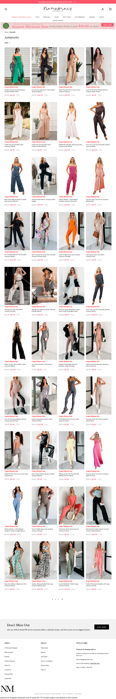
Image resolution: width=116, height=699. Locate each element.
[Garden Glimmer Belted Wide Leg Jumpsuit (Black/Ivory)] (44, 560)
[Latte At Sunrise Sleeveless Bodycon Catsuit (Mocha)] (98, 341)
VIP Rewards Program (11, 648)
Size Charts (44, 656)
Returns (43, 652)
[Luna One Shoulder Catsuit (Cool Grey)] (44, 341)
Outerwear (80, 17)
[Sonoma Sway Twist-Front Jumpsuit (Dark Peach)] (98, 176)
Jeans (56, 17)
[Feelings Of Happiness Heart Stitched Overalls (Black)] (44, 286)
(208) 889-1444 (95, 663)
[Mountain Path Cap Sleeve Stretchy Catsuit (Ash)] (98, 395)
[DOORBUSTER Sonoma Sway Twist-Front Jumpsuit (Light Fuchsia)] (98, 450)
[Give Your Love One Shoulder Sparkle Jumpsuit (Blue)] (98, 286)
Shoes (101, 17)
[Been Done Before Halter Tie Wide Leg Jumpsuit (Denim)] (17, 176)
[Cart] (109, 9)
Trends (92, 17)
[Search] (6, 9)
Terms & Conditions (47, 661)
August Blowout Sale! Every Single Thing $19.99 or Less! (55, 2)
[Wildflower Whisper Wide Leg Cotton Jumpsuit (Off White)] (71, 121)
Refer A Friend (9, 652)
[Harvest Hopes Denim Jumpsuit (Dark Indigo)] (44, 176)
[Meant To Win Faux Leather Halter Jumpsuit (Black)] (17, 341)
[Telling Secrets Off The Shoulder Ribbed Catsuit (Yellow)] (71, 450)
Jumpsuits (12, 32)
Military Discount (10, 661)
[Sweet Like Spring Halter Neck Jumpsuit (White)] (17, 121)
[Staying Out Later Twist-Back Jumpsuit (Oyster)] (17, 286)
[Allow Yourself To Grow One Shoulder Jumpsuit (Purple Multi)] (44, 231)
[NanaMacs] (58, 9)
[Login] (103, 9)
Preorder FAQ (9, 674)
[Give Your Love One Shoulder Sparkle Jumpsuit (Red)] (98, 121)
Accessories (58, 20)
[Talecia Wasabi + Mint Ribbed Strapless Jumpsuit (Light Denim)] (17, 505)
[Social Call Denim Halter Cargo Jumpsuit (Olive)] (71, 560)
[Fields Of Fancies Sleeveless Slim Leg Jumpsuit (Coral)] (98, 560)
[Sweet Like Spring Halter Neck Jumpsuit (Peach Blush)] (44, 121)
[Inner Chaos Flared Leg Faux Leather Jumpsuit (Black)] (44, 450)
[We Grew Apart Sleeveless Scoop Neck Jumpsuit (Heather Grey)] (71, 286)
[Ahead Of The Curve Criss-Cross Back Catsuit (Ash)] (17, 450)
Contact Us (8, 670)
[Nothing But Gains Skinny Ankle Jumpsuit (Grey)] (71, 395)
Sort (6, 43)
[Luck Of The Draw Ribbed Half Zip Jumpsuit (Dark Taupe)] (98, 66)
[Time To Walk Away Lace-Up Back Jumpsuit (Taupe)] (44, 505)
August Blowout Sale (21, 17)
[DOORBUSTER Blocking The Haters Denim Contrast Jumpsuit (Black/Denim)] (98, 505)
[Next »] (62, 599)
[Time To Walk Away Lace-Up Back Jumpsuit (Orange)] (71, 231)
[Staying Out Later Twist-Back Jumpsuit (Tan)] (98, 231)
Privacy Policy (45, 665)
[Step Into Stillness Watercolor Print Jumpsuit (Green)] (17, 560)
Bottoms (67, 17)
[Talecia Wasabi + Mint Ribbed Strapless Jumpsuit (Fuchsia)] (71, 176)
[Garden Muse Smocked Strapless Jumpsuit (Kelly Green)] (17, 66)
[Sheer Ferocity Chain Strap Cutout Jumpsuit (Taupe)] (71, 66)
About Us (7, 665)
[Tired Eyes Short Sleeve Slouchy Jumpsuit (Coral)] (71, 505)
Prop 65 (43, 670)
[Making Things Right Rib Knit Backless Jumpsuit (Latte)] (71, 341)
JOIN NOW (101, 627)
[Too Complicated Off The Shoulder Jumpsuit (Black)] (17, 231)
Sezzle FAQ (8, 678)
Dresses (47, 17)
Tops (37, 17)
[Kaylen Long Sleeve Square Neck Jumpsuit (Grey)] (44, 395)
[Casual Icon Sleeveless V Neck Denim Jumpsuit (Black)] (44, 66)
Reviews (7, 656)
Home (6, 32)
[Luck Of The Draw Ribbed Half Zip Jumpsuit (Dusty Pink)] (17, 395)
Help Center (44, 648)
